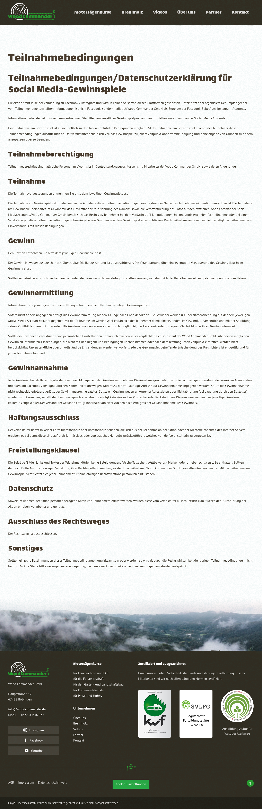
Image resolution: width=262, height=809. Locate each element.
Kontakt (240, 12)
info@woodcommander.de (27, 709)
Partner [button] (213, 12)
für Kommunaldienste (88, 690)
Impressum (26, 782)
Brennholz (132, 12)
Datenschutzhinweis (52, 782)
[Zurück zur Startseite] (31, 12)
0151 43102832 (32, 715)
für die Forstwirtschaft (88, 678)
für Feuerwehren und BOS (91, 673)
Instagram (36, 730)
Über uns (186, 12)
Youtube (37, 750)
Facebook (37, 740)
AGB (11, 782)
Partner (78, 735)
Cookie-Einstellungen (131, 784)
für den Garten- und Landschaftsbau (98, 684)
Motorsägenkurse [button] (92, 12)
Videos (160, 12)
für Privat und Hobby (87, 696)
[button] (250, 783)
